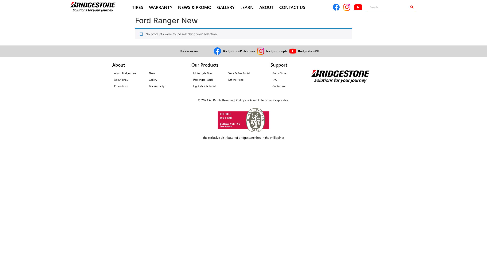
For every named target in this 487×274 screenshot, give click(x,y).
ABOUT (266, 7)
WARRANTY (160, 7)
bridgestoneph (276, 51)
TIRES (137, 7)
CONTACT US (292, 7)
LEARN (247, 7)
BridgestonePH (308, 51)
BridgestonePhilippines (239, 51)
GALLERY (226, 7)
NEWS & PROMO (194, 7)
